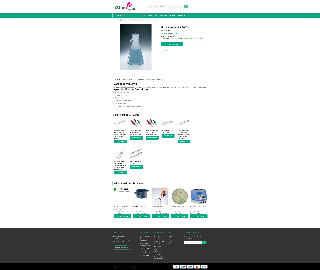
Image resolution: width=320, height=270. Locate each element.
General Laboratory (145, 245)
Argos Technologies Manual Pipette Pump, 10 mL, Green (136, 132)
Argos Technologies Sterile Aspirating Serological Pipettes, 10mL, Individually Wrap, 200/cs (184, 134)
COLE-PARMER (166, 30)
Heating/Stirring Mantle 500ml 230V (198, 207)
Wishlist (171, 239)
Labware (136, 20)
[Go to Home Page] (113, 20)
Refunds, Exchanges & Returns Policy (160, 257)
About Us (156, 236)
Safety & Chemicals (145, 236)
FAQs (155, 16)
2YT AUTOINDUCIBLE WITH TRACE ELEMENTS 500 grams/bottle (121, 208)
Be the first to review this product (170, 33)
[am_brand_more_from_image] (120, 128)
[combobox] (168, 6)
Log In (170, 241)
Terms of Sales (158, 254)
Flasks (142, 20)
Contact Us (181, 16)
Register (171, 244)
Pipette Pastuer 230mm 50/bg (166, 131)
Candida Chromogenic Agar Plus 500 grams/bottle (178, 207)
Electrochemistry (144, 243)
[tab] (117, 79)
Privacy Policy (158, 251)
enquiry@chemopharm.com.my (123, 249)
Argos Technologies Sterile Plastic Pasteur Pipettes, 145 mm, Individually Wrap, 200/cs (120, 165)
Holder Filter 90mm (157, 206)
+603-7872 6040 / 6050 (121, 245)
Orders (171, 236)
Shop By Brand (147, 16)
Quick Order (163, 16)
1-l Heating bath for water (140, 206)
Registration (172, 16)
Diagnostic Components (143, 239)
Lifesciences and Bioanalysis (144, 249)
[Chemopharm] (124, 7)
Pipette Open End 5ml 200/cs (135, 162)
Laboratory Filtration (145, 252)
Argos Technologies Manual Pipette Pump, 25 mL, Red (152, 132)
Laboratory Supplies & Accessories (124, 20)
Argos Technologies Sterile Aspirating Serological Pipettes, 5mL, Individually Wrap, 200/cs (120, 134)
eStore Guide (157, 239)
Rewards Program (159, 241)
